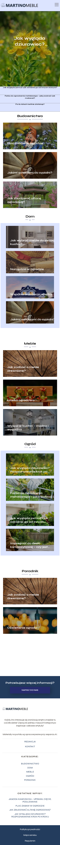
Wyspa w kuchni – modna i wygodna (28, 427)
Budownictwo (30, 116)
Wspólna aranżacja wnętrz (31, 294)
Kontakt (30, 746)
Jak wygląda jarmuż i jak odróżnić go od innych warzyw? (30, 87)
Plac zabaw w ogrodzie (25, 143)
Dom (30, 216)
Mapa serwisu (30, 835)
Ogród (30, 444)
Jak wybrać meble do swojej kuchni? (32, 242)
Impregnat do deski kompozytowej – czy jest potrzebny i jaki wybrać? (29, 545)
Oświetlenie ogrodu (22, 627)
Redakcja (30, 741)
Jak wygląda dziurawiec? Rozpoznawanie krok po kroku (29, 41)
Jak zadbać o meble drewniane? (23, 368)
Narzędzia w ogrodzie (27, 269)
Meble (30, 344)
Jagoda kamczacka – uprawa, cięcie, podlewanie (30, 800)
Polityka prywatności (30, 829)
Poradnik (30, 571)
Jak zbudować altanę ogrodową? (24, 200)
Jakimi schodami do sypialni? (29, 172)
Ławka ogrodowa (20, 400)
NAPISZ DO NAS (30, 690)
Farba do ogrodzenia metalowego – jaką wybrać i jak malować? (30, 97)
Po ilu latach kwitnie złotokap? (30, 104)
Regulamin (30, 840)
